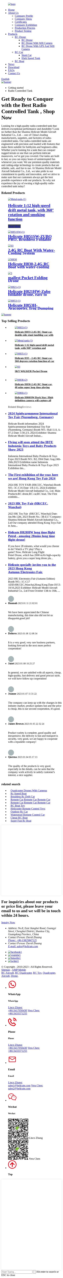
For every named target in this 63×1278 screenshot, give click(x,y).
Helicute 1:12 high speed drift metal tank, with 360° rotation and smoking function (31, 212)
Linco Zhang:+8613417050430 (17, 1009)
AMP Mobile (19, 969)
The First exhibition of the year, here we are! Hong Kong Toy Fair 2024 (33, 476)
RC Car (19, 52)
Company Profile (24, 15)
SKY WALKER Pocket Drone (31, 371)
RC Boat (19, 61)
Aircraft (5, 975)
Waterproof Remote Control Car (28, 814)
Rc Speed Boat (19, 793)
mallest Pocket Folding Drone (28, 279)
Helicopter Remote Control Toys (28, 808)
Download (13, 67)
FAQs (11, 70)
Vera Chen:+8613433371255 (24, 1012)
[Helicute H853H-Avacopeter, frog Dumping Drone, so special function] (14, 300)
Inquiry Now (8, 922)
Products (12, 34)
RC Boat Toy (18, 805)
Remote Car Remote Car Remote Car (30, 799)
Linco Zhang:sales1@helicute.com (19, 1084)
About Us (13, 12)
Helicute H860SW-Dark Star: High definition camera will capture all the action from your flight (34, 400)
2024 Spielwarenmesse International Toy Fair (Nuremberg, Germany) (33, 415)
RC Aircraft (7, 972)
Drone (14, 975)
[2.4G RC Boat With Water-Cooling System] (10, 245)
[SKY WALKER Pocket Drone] (17, 366)
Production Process (25, 28)
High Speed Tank (31, 58)
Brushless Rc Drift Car (23, 796)
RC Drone (20, 37)
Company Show (23, 18)
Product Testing (23, 31)
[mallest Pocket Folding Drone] (10, 273)
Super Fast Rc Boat (21, 820)
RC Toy (37, 972)
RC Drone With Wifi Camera (37, 43)
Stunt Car (27, 55)
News (11, 64)
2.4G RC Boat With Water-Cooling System (31, 251)
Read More (14, 226)
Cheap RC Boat (19, 817)
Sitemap (5, 969)
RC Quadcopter (23, 972)
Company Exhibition (26, 25)
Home (11, 9)
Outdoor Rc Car (19, 811)
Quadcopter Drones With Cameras (29, 790)
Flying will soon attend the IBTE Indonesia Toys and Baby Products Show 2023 (32, 445)
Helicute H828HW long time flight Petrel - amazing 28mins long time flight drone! (31, 536)
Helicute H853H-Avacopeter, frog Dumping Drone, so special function (30, 308)
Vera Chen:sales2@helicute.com (25, 1087)
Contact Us (14, 73)
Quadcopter (49, 972)
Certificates (21, 21)
